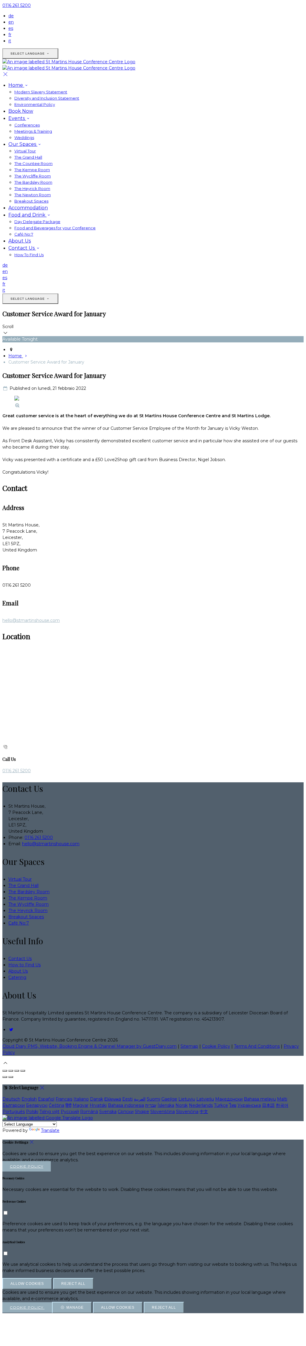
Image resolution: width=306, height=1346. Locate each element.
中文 (204, 1111)
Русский (70, 1111)
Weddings (24, 137)
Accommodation (28, 208)
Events (17, 118)
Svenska (108, 1111)
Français (64, 1099)
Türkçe (221, 1105)
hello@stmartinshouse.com (31, 620)
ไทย (232, 1105)
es (10, 28)
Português (13, 1111)
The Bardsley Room (33, 182)
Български (13, 1105)
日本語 (268, 1105)
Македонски (229, 1099)
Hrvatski (98, 1105)
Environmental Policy (34, 104)
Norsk (181, 1105)
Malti (282, 1099)
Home (16, 85)
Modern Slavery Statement (40, 91)
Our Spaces (22, 144)
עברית (150, 1105)
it (9, 41)
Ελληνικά (112, 1099)
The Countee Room (33, 163)
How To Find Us (29, 254)
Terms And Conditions (257, 1046)
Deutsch (11, 1099)
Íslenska (165, 1105)
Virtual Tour (25, 151)
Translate (50, 1130)
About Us (19, 241)
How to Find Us (24, 965)
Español (46, 1099)
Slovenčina (187, 1111)
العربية (140, 1099)
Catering (17, 977)
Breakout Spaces (31, 201)
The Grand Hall (28, 157)
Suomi (153, 1099)
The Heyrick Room (32, 188)
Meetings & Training (33, 131)
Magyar (80, 1105)
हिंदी (68, 1105)
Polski (32, 1111)
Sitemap (189, 1046)
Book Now (20, 111)
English (29, 1099)
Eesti (127, 1099)
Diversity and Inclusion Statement (46, 98)
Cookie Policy (216, 1046)
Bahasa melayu (260, 1099)
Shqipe (142, 1111)
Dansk (96, 1099)
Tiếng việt (49, 1111)
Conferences (27, 125)
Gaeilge (169, 1099)
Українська (249, 1105)
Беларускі (37, 1105)
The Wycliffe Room (32, 176)
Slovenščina (162, 1111)
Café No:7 (23, 234)
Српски (126, 1111)
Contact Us (22, 248)
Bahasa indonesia (126, 1105)
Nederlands (201, 1105)
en (11, 22)
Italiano (81, 1099)
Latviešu (205, 1099)
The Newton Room (32, 194)
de (11, 15)
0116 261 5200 (16, 5)
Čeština (56, 1105)
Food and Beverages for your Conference (55, 227)
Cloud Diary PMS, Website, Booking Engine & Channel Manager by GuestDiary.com (89, 1046)
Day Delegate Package (37, 221)
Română (89, 1111)
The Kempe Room (32, 169)
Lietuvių (186, 1099)
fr (9, 34)
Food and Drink (27, 215)
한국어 (282, 1105)
